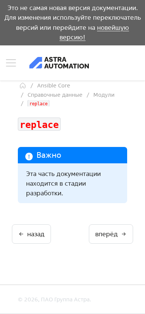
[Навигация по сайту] (11, 62)
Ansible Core (53, 85)
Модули (104, 95)
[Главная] (22, 85)
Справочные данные (55, 95)
